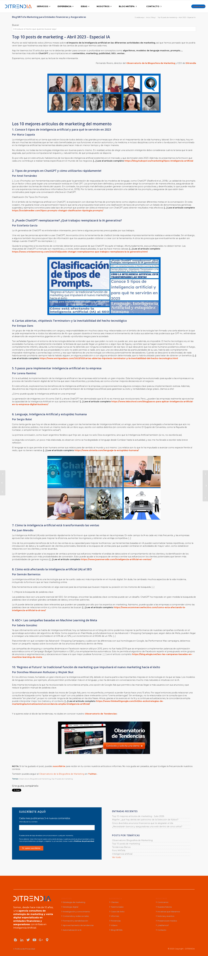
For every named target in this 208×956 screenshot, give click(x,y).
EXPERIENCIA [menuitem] (64, 6)
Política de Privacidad (25, 949)
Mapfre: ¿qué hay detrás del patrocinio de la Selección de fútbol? (145, 819)
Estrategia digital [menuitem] (70, 907)
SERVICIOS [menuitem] (42, 6)
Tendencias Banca (121, 847)
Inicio (148, 17)
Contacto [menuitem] (161, 930)
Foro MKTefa (118, 850)
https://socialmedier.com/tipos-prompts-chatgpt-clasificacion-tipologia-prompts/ (57, 210)
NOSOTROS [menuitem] (103, 6)
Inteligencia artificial (122, 854)
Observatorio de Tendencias (101, 713)
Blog (153, 17)
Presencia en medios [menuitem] (167, 921)
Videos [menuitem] (114, 925)
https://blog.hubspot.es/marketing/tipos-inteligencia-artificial (159, 161)
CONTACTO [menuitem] (152, 6)
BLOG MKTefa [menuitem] (127, 6)
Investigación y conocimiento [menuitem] (76, 911)
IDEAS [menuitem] (84, 6)
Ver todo (116, 857)
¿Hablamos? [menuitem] (163, 925)
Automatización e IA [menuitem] (72, 930)
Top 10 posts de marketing (62, 779)
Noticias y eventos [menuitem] (165, 916)
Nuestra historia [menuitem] (164, 907)
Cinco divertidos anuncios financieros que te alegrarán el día (142, 823)
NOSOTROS (161, 898)
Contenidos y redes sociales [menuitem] (76, 916)
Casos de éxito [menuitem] (118, 911)
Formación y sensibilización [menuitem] (75, 921)
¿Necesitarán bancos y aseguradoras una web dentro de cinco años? (147, 826)
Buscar (15, 25)
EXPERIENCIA (115, 898)
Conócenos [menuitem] (162, 902)
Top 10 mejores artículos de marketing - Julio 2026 (138, 816)
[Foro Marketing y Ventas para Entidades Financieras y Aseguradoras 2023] (205, 485)
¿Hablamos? (199, 6)
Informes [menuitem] (115, 916)
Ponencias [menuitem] (116, 921)
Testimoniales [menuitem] (117, 907)
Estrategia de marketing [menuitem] (74, 902)
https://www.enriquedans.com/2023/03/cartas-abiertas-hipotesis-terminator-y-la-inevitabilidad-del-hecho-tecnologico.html (109, 358)
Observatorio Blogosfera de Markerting (35, 779)
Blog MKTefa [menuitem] (116, 930)
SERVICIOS (66, 898)
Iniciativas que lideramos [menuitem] (168, 911)
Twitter (92, 774)
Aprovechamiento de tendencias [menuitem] (78, 925)
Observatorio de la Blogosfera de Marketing (61, 774)
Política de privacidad (84, 841)
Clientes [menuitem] (114, 902)
